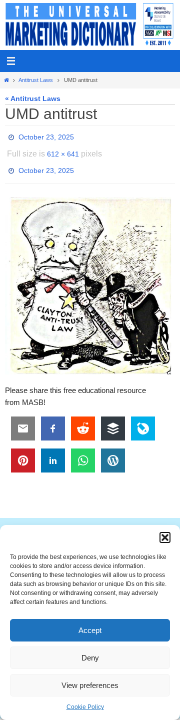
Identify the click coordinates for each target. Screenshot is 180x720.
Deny (90, 658)
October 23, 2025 (46, 136)
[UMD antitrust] (90, 278)
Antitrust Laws (35, 80)
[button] (165, 537)
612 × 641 (63, 150)
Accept (90, 630)
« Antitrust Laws (32, 98)
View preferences (90, 685)
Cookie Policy (85, 707)
